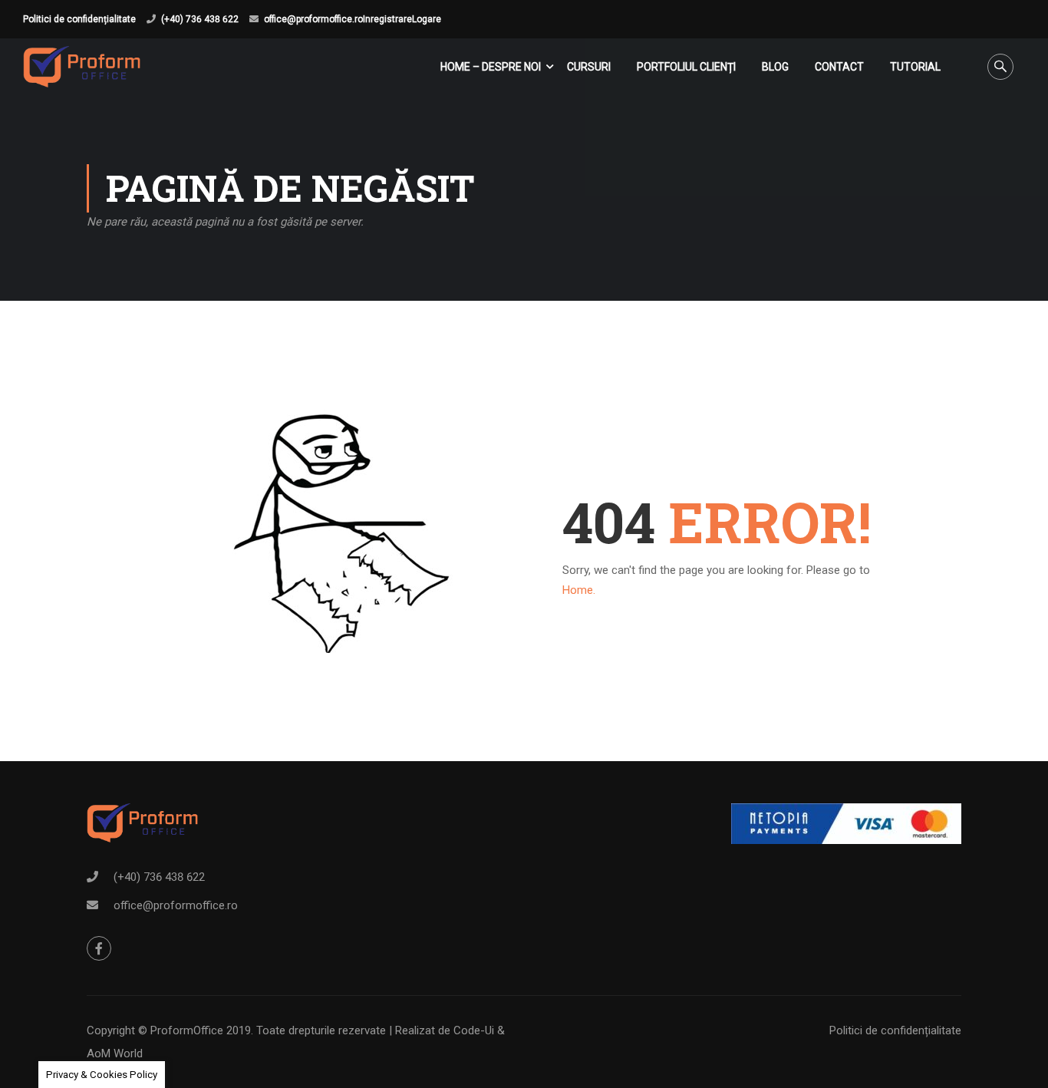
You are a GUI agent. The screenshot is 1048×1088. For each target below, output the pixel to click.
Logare (426, 19)
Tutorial (915, 67)
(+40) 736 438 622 (200, 19)
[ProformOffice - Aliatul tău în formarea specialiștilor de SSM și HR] (81, 66)
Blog (775, 67)
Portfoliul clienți (686, 67)
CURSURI (589, 67)
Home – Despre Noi (490, 67)
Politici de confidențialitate (79, 19)
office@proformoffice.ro (313, 19)
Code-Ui (475, 1030)
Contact (839, 67)
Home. (578, 590)
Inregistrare (387, 19)
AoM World (115, 1053)
